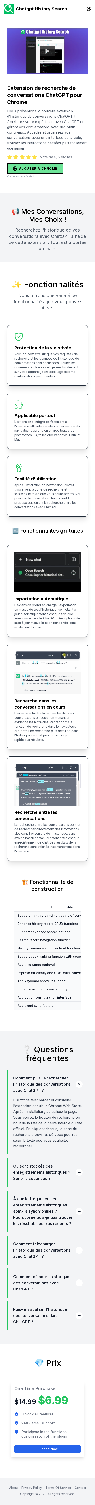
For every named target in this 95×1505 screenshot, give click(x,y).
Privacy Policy (31, 1488)
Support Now (48, 1449)
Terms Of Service (58, 1488)
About (13, 1488)
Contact (80, 1488)
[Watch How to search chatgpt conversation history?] (47, 51)
